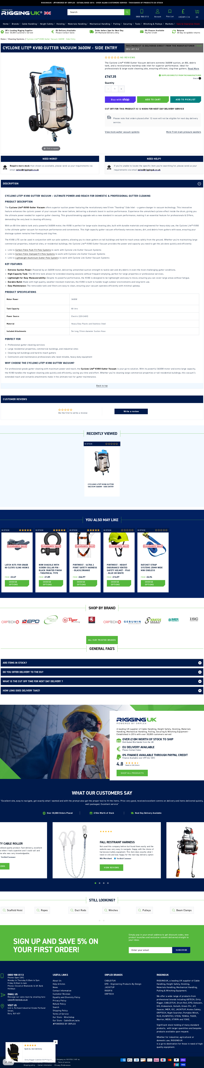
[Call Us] (142, 12)
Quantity (109, 83)
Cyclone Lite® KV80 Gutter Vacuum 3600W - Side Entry (101, 485)
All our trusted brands (102, 640)
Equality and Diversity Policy (66, 997)
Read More (193, 68)
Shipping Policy (60, 1010)
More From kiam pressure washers (183, 131)
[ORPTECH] (10, 622)
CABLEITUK (110, 980)
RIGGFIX (108, 990)
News (55, 987)
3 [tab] (104, 883)
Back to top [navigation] (102, 385)
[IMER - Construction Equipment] (173, 619)
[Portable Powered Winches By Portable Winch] (51, 619)
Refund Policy (59, 1004)
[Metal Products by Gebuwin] (132, 622)
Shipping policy (29, 1065)
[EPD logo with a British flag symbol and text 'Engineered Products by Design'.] (30, 622)
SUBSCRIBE (181, 950)
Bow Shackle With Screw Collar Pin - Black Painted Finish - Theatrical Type (50, 568)
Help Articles (59, 984)
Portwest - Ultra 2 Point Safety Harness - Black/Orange (85, 567)
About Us (57, 980)
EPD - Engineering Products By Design (123, 984)
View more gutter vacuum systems (122, 131)
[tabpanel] (102, 469)
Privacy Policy (59, 1000)
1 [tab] (95, 883)
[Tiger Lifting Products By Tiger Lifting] (71, 620)
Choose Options (13, 583)
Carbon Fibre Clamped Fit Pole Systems (35, 253)
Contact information (45, 1065)
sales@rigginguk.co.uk (18, 999)
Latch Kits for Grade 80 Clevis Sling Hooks (17, 566)
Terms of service (64, 1062)
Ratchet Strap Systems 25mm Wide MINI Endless (152, 567)
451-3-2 (135, 49)
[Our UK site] (47, 13)
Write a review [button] (131, 411)
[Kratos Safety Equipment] (153, 620)
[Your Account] (158, 12)
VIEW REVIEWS (111, 867)
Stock (195, 78)
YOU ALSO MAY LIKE (102, 519)
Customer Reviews (61, 994)
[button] (170, 14)
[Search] (127, 12)
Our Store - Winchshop (64, 1017)
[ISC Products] (194, 619)
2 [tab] (100, 883)
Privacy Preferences (62, 1065)
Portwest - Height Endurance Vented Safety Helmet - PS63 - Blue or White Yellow (118, 568)
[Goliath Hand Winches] (92, 620)
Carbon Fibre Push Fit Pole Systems (33, 249)
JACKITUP (110, 987)
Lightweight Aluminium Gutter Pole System (36, 257)
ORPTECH (109, 994)
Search (56, 1007)
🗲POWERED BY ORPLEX (64, 1023)
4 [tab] (108, 883)
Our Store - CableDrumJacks (66, 1020)
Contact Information (62, 990)
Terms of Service (61, 1014)
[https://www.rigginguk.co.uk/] (21, 12)
